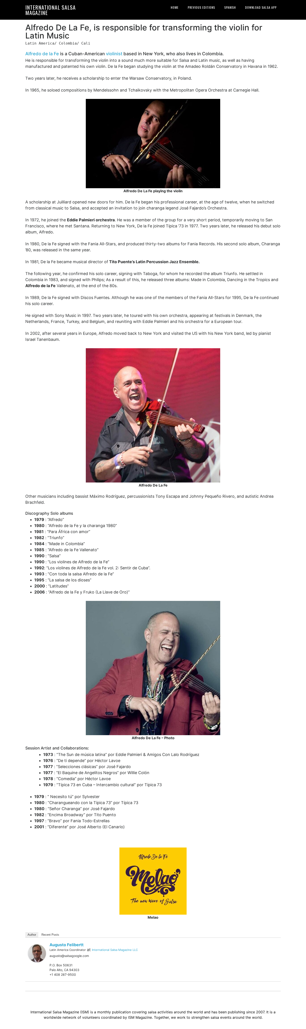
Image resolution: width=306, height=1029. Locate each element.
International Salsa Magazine (50, 10)
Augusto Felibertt (67, 944)
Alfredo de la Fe (42, 53)
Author (32, 934)
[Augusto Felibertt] (37, 953)
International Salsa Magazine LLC (115, 950)
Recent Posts (50, 934)
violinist (114, 53)
